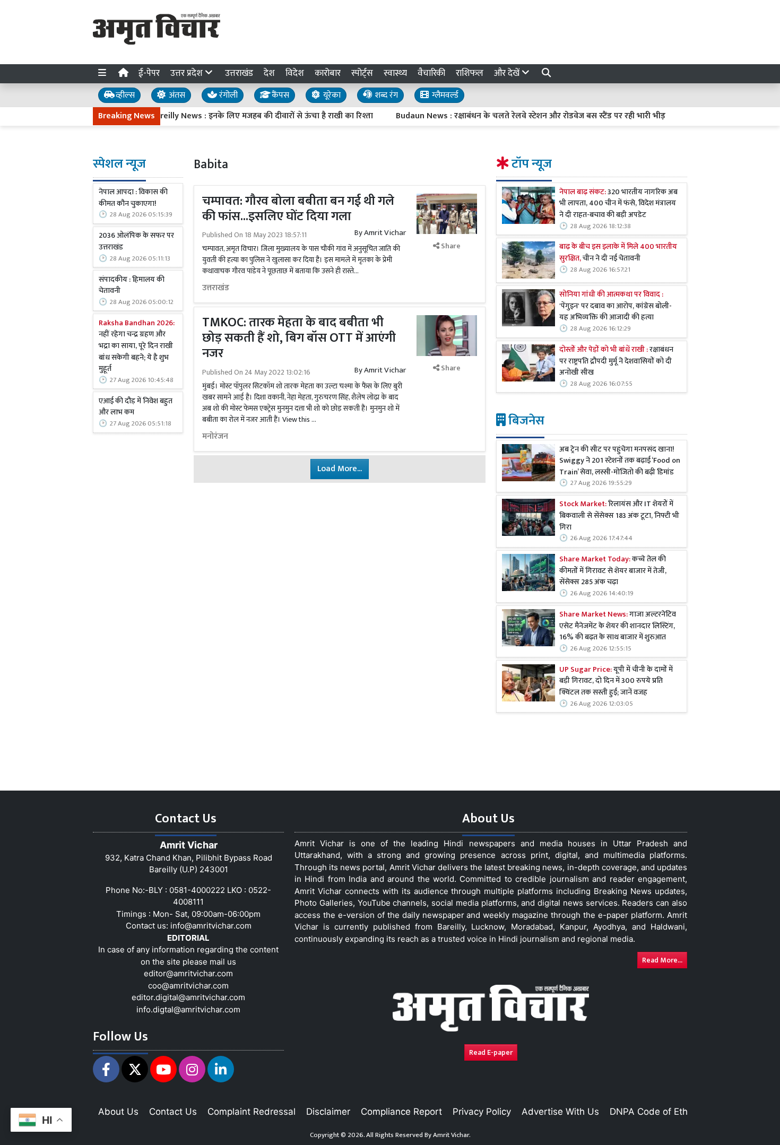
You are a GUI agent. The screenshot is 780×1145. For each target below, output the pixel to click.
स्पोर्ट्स (362, 73)
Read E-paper (491, 1052)
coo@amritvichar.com (188, 986)
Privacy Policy (482, 1111)
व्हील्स (124, 95)
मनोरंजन (215, 436)
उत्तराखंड (239, 73)
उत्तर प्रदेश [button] (187, 73)
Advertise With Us (560, 1111)
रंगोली (227, 95)
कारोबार (328, 73)
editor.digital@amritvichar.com (188, 997)
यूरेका (331, 95)
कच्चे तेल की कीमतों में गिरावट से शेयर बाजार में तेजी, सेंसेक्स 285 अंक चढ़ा (612, 571)
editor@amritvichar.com (188, 973)
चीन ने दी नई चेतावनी (618, 253)
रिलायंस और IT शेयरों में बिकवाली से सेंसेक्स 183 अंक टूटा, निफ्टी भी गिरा (619, 516)
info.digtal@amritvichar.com (188, 1009)
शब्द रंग (385, 95)
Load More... (339, 469)
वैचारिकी (431, 73)
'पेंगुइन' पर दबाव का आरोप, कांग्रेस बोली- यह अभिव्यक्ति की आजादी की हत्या (615, 307)
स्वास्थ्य (395, 73)
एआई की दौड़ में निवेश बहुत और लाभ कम (135, 407)
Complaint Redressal (251, 1111)
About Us (118, 1111)
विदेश (294, 73)
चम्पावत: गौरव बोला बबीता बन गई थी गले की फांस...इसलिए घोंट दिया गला (298, 208)
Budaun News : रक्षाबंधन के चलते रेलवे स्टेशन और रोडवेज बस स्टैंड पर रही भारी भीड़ (507, 116)
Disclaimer (328, 1111)
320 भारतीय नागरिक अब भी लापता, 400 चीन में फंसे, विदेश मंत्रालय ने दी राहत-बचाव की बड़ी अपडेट (618, 204)
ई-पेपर (149, 73)
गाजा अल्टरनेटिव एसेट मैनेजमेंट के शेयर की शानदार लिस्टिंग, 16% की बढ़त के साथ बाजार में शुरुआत (617, 627)
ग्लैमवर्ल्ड (444, 95)
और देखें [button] (508, 73)
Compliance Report (401, 1111)
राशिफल (469, 73)
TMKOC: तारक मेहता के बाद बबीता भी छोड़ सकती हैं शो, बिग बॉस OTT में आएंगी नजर (299, 338)
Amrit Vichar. (452, 1135)
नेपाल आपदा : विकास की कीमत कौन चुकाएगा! (133, 198)
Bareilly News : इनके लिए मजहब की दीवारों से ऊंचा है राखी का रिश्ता (238, 116)
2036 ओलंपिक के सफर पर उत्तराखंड (136, 241)
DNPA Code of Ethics (654, 1111)
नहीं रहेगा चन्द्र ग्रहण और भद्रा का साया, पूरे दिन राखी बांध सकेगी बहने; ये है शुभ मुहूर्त (137, 346)
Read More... (662, 960)
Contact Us (173, 1111)
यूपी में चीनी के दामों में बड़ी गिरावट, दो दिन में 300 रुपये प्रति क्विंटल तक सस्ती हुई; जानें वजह (616, 681)
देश (269, 73)
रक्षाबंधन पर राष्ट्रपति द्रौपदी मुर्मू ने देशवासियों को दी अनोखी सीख (616, 362)
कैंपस (279, 95)
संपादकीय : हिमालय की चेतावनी (131, 285)
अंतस (176, 95)
